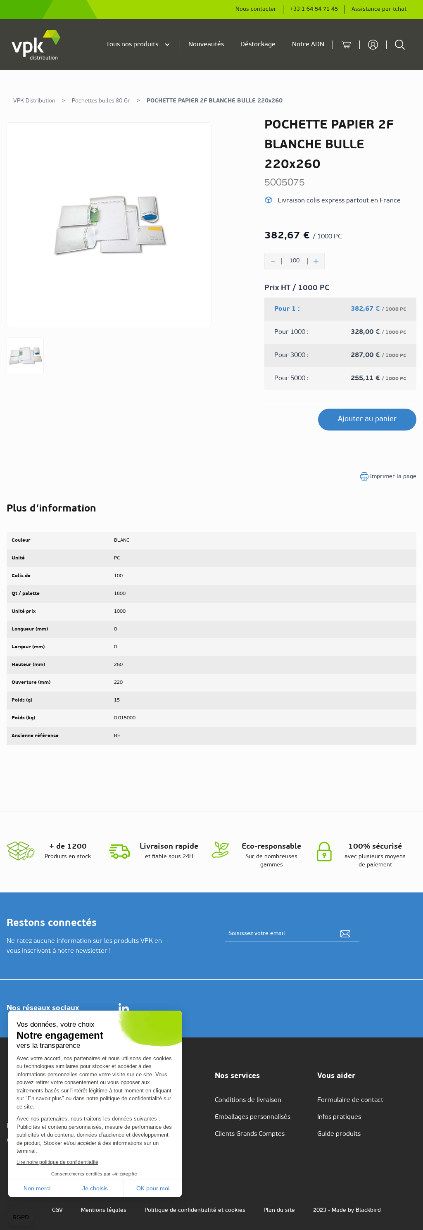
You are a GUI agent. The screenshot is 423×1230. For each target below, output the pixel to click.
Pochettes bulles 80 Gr (101, 101)
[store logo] (36, 44)
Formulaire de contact (350, 1100)
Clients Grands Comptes (250, 1134)
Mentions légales (103, 1210)
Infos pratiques (339, 1117)
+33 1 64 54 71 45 (314, 9)
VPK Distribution (34, 101)
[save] (345, 933)
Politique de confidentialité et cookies (195, 1210)
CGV (57, 1210)
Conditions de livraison (248, 1100)
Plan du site (279, 1210)
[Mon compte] (373, 44)
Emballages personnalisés (252, 1117)
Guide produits (339, 1134)
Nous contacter (255, 9)
